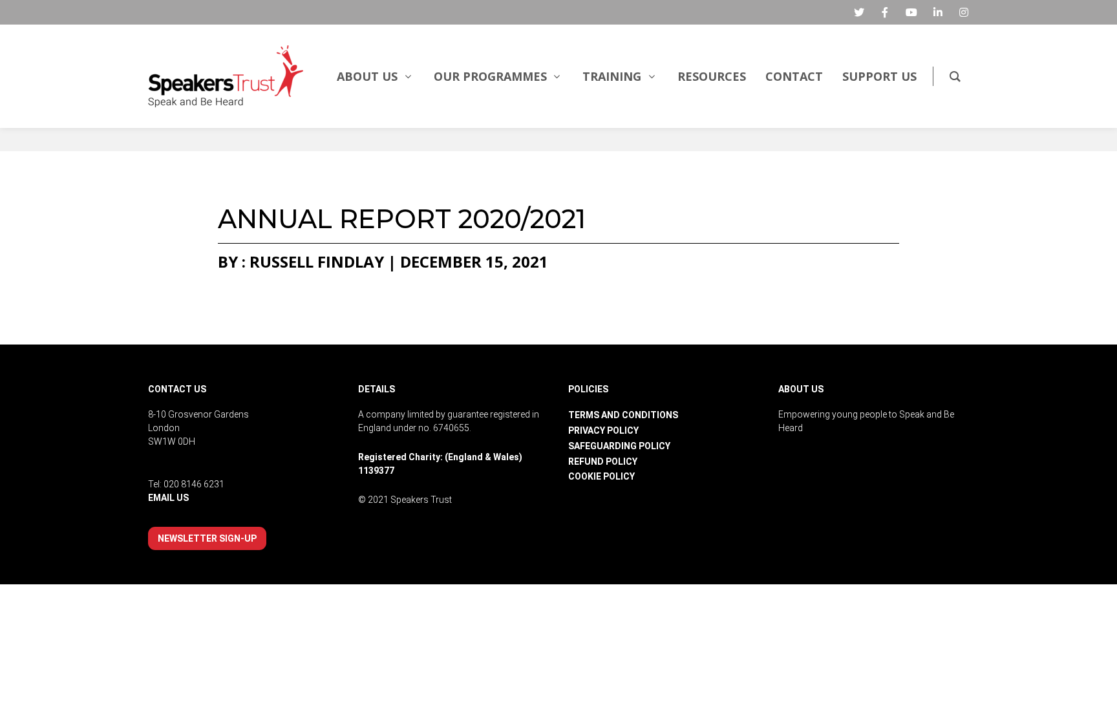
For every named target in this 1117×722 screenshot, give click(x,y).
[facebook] (885, 12)
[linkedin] (938, 12)
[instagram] (964, 12)
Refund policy (602, 461)
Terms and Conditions (623, 415)
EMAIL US (168, 498)
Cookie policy (601, 476)
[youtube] (911, 12)
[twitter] (859, 12)
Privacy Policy (603, 430)
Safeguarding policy (619, 446)
